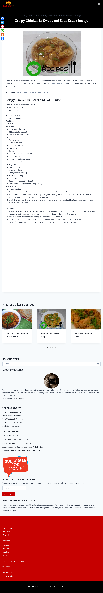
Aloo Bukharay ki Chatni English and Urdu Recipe (22, 447)
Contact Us (6, 535)
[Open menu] (99, 4)
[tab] (47, 347)
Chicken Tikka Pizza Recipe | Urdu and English (21, 451)
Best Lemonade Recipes (12, 422)
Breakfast (6, 545)
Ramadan (6, 566)
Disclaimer (6, 531)
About (4, 525)
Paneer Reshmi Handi (11, 436)
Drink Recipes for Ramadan (13, 416)
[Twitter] (2, 22)
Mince (5, 555)
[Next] (97, 327)
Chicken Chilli (41, 92)
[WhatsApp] (2, 30)
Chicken (5, 552)
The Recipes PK (18, 398)
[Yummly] (2, 34)
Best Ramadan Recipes (11, 412)
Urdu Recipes (7, 573)
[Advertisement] (51, 258)
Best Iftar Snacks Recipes (12, 419)
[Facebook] (2, 18)
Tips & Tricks (7, 576)
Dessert (5, 549)
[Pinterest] (2, 26)
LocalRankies (69, 587)
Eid (3, 569)
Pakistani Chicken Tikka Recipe (15, 439)
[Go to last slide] (6, 327)
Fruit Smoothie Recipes (11, 426)
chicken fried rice (59, 83)
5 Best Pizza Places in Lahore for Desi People (20, 443)
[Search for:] (51, 364)
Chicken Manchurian (25, 92)
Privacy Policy (8, 528)
